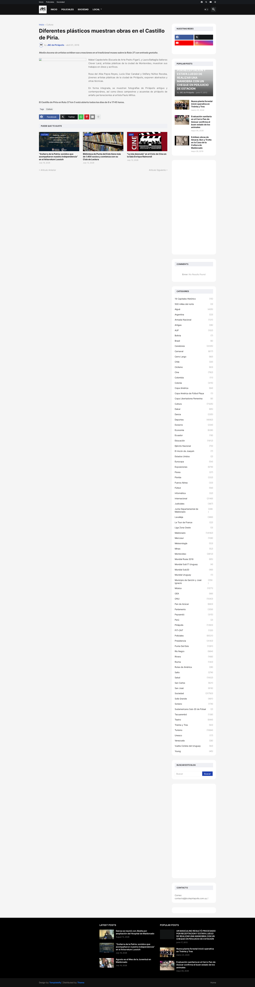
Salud (194, 677)
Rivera (194, 656)
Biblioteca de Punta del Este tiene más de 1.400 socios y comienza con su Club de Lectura (102, 156)
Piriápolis (194, 625)
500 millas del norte (194, 304)
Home (213, 982)
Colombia (194, 377)
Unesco (194, 735)
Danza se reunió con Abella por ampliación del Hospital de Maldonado (135, 932)
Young (194, 751)
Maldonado (194, 533)
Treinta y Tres (194, 725)
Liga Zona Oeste (194, 527)
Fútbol (194, 488)
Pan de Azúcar (194, 604)
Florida (194, 477)
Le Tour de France (194, 522)
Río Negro (194, 651)
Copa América (194, 388)
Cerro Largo (194, 356)
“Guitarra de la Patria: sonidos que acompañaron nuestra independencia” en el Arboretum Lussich (58, 156)
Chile (194, 361)
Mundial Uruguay (194, 575)
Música (194, 588)
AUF (194, 330)
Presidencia (194, 640)
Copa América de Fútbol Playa (194, 393)
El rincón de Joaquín (194, 451)
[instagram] (203, 42)
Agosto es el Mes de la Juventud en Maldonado (133, 960)
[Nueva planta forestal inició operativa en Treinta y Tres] (182, 105)
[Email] (92, 116)
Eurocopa (194, 461)
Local (96, 9)
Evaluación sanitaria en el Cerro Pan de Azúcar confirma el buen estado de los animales (201, 121)
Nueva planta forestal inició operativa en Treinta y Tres (201, 104)
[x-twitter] (206, 2)
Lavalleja (194, 517)
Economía (194, 430)
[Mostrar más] (98, 116)
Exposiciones (194, 467)
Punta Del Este (194, 646)
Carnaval (194, 351)
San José (194, 688)
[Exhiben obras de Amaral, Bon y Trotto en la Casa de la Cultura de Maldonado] (182, 140)
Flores (194, 472)
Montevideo (194, 554)
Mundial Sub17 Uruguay (194, 564)
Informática (194, 493)
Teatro (194, 719)
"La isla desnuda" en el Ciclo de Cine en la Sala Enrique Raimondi (146, 155)
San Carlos (194, 683)
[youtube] (211, 2)
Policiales (50, 2)
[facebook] (202, 2)
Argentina (194, 314)
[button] (206, 9)
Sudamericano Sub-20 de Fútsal (194, 709)
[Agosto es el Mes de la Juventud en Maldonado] (106, 963)
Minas (194, 548)
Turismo (194, 730)
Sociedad (60, 2)
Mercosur (194, 538)
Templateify (55, 982)
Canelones (194, 346)
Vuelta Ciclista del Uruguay (194, 746)
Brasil (194, 341)
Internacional (194, 498)
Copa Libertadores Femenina (194, 398)
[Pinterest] (86, 116)
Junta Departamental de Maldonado (194, 510)
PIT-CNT (194, 630)
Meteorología (194, 543)
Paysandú (194, 614)
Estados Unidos (194, 456)
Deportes (194, 419)
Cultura (49, 25)
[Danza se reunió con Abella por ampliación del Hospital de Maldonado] (106, 934)
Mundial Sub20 (194, 569)
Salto (194, 672)
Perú (194, 620)
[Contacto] (203, 48)
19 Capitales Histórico (194, 298)
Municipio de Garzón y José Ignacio (193, 581)
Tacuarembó (194, 714)
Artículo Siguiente (157, 170)
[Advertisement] (194, 207)
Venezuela (194, 740)
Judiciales (194, 503)
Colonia (194, 383)
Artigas (194, 325)
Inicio (41, 2)
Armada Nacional (194, 319)
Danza (194, 414)
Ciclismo (194, 367)
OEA (194, 593)
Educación (194, 440)
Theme (80, 982)
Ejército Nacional (194, 446)
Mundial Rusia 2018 (194, 559)
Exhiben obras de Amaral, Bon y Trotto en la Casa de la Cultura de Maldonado (201, 142)
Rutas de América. (194, 667)
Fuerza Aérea (194, 482)
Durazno (194, 425)
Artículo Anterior (48, 170)
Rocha (194, 662)
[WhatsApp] (81, 116)
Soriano (194, 704)
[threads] (215, 2)
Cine (194, 372)
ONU (194, 598)
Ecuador (194, 435)
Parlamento (194, 609)
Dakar (194, 409)
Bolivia (194, 335)
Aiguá (194, 309)
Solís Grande (194, 698)
